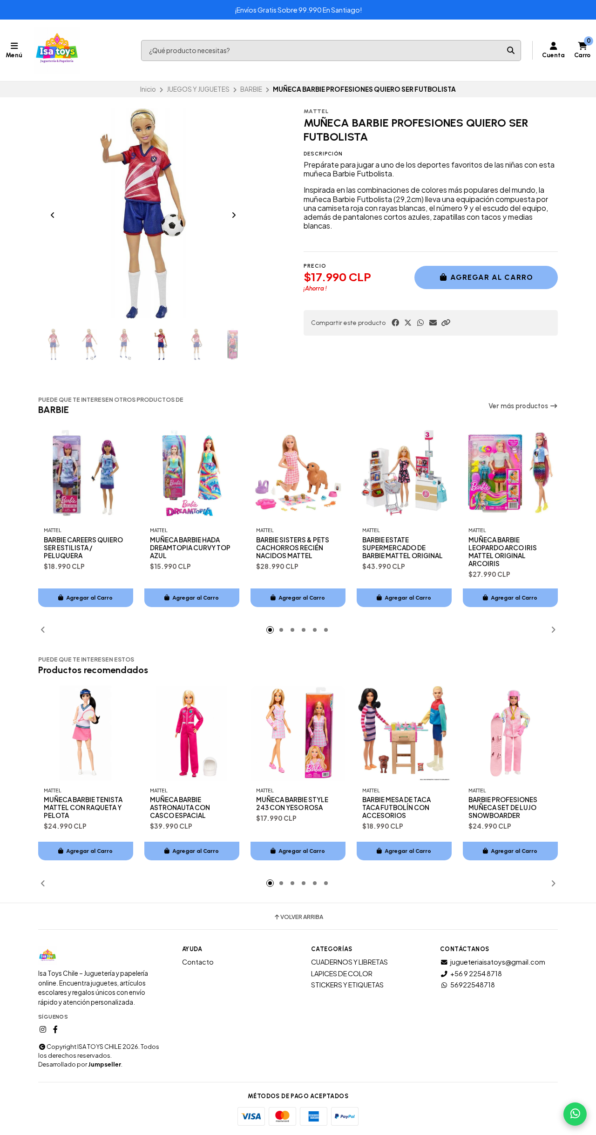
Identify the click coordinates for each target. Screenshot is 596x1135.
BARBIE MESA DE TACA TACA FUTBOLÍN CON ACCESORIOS (396, 807)
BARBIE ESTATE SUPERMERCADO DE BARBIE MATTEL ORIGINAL (402, 548)
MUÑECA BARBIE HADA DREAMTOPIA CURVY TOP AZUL (190, 548)
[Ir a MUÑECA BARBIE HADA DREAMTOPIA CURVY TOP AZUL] (191, 473)
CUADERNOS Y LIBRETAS (349, 962)
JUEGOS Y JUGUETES (198, 89)
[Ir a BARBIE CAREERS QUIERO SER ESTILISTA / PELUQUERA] (85, 473)
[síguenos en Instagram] (42, 1029)
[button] (445, 322)
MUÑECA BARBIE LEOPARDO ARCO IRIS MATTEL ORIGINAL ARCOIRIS (502, 552)
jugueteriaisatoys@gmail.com (497, 962)
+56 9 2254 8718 (476, 973)
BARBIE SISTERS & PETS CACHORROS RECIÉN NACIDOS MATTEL (292, 548)
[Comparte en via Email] (433, 322)
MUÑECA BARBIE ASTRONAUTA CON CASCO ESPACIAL (180, 807)
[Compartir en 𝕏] (408, 322)
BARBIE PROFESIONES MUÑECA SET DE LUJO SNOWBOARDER (502, 807)
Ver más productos (518, 406)
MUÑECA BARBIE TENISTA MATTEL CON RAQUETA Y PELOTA (83, 807)
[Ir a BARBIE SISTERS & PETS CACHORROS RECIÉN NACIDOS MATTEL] (298, 473)
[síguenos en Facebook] (55, 1029)
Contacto (198, 962)
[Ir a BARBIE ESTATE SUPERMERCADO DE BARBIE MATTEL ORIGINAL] (404, 473)
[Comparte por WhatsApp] (420, 322)
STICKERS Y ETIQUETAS (347, 984)
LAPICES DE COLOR (341, 973)
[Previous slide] (53, 215)
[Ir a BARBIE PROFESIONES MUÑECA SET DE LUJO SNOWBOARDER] (510, 733)
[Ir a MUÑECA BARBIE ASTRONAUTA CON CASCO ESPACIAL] (191, 733)
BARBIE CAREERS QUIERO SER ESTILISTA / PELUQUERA (83, 548)
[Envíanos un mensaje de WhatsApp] (575, 1114)
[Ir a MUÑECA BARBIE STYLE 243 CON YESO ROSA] (298, 733)
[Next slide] (234, 215)
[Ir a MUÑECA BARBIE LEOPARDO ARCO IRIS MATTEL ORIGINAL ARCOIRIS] (510, 473)
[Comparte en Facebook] (395, 322)
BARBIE (251, 89)
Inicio (148, 89)
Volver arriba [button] (301, 917)
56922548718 (472, 984)
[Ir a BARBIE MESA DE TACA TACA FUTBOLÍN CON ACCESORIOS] (404, 733)
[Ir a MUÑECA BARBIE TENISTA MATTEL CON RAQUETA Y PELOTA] (85, 733)
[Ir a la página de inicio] (57, 50)
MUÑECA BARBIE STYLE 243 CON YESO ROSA (292, 803)
